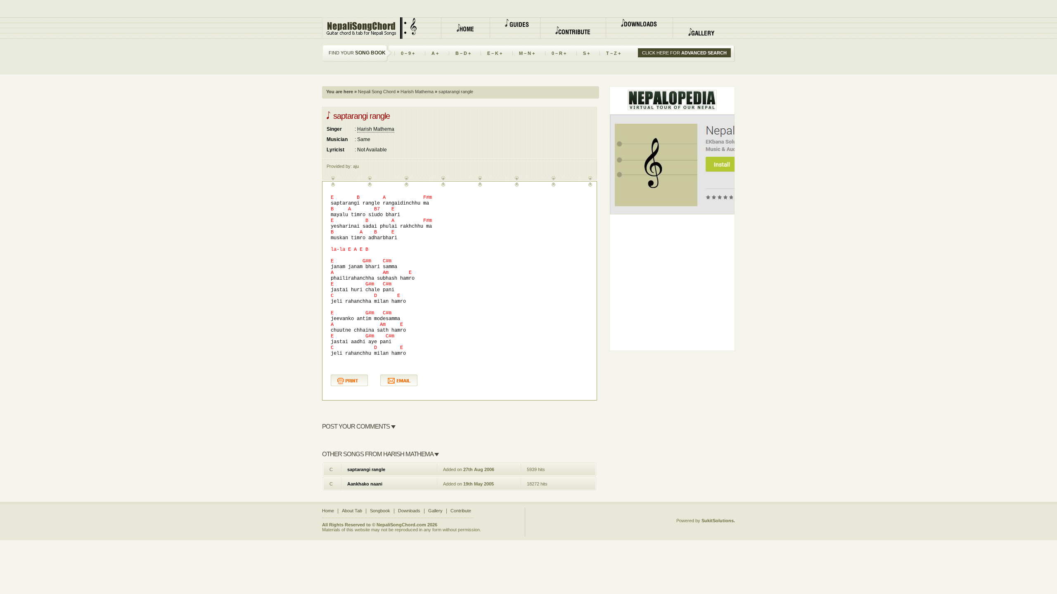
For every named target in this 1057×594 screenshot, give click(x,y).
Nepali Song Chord (376, 91)
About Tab (352, 510)
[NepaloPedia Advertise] (672, 98)
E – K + (491, 53)
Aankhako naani (364, 483)
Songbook (380, 510)
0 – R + (555, 53)
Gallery (435, 510)
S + (583, 53)
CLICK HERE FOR (684, 52)
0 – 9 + (404, 53)
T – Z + (610, 53)
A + (431, 53)
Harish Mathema (416, 91)
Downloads (409, 510)
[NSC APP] (711, 163)
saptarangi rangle (366, 469)
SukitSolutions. (718, 520)
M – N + (523, 53)
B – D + (460, 53)
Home (328, 510)
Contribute (460, 510)
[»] (515, 28)
